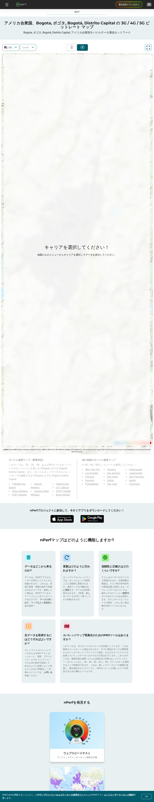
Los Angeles (91, 473)
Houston (89, 480)
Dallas (110, 480)
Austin (132, 480)
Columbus (134, 484)
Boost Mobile (63, 494)
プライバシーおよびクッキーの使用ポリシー (65, 795)
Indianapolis (135, 469)
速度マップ (82, 47)
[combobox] (10, 47)
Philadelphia (92, 484)
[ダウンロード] (62, 519)
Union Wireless (20, 491)
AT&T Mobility (19, 494)
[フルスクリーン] (148, 47)
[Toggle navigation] (6, 4)
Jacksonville (135, 473)
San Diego (112, 476)
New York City (92, 469)
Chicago (89, 476)
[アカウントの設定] (149, 4)
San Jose (112, 484)
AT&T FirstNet (63, 491)
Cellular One (62, 484)
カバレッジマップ (72, 47)
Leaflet (5, 449)
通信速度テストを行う (129, 4)
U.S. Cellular (62, 487)
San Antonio (113, 473)
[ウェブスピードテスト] (77, 730)
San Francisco (136, 476)
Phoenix (111, 469)
